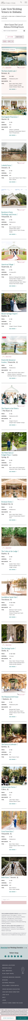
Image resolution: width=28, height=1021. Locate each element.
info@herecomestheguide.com (18, 934)
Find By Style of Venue (12, 920)
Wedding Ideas (7, 968)
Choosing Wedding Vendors (11, 977)
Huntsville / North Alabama (13, 916)
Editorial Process (8, 982)
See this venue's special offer (22, 67)
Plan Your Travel (8, 973)
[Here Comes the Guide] (8, 3)
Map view (19, 37)
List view (10, 37)
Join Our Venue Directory (11, 992)
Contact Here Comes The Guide (12, 1002)
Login (4, 1000)
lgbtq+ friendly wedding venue (8, 67)
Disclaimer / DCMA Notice (10, 985)
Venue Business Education (11, 989)
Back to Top (22, 967)
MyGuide (5, 980)
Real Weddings (7, 970)
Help (3, 997)
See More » (12, 89)
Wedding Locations (8, 965)
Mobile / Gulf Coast (6, 930)
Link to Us (5, 994)
